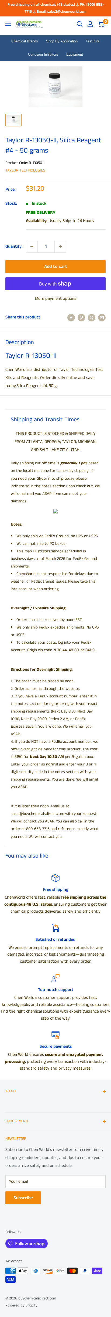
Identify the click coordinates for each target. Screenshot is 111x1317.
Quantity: (14, 246)
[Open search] (80, 24)
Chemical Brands (24, 41)
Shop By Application (62, 41)
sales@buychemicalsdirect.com (37, 814)
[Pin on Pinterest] (81, 317)
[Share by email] (102, 317)
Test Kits (93, 41)
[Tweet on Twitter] (91, 317)
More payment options (55, 298)
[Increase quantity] (60, 246)
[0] (101, 24)
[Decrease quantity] (31, 246)
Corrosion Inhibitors (43, 54)
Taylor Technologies (25, 170)
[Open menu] (8, 24)
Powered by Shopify (21, 1305)
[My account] (90, 24)
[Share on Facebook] (71, 317)
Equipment (74, 54)
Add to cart (55, 266)
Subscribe (23, 1198)
